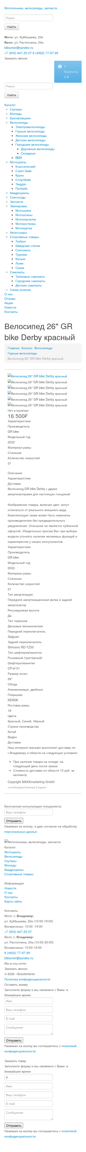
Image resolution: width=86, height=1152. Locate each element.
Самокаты (17, 272)
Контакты (11, 311)
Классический (25, 166)
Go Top (43, 1147)
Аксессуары (18, 232)
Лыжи (19, 263)
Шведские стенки (27, 245)
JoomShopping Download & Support (27, 787)
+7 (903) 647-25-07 (18, 53)
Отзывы (9, 298)
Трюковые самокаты (30, 276)
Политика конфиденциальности (27, 979)
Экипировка (18, 206)
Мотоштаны (23, 215)
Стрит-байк (23, 171)
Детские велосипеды (30, 140)
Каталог (10, 105)
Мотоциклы (18, 162)
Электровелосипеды (30, 127)
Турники (21, 254)
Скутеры (16, 109)
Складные (28, 153)
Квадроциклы (19, 193)
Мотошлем (23, 210)
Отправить (13, 820)
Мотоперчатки (25, 219)
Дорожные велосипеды (37, 149)
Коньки (20, 259)
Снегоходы (18, 197)
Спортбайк (23, 179)
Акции (8, 303)
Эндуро (20, 184)
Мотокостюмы (25, 223)
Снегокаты (23, 250)
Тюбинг (20, 241)
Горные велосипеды (30, 131)
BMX (18, 157)
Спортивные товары (24, 237)
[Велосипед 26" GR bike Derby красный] (37, 375)
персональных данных (20, 831)
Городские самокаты (30, 281)
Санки (19, 267)
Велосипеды (19, 122)
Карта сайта (13, 901)
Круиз (19, 175)
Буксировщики (20, 118)
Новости (10, 307)
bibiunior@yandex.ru (18, 47)
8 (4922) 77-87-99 (45, 53)
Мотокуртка (23, 228)
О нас (8, 294)
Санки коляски (20, 289)
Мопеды (16, 113)
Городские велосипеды (32, 144)
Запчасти (16, 201)
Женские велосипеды (31, 135)
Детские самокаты (28, 285)
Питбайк (21, 188)
